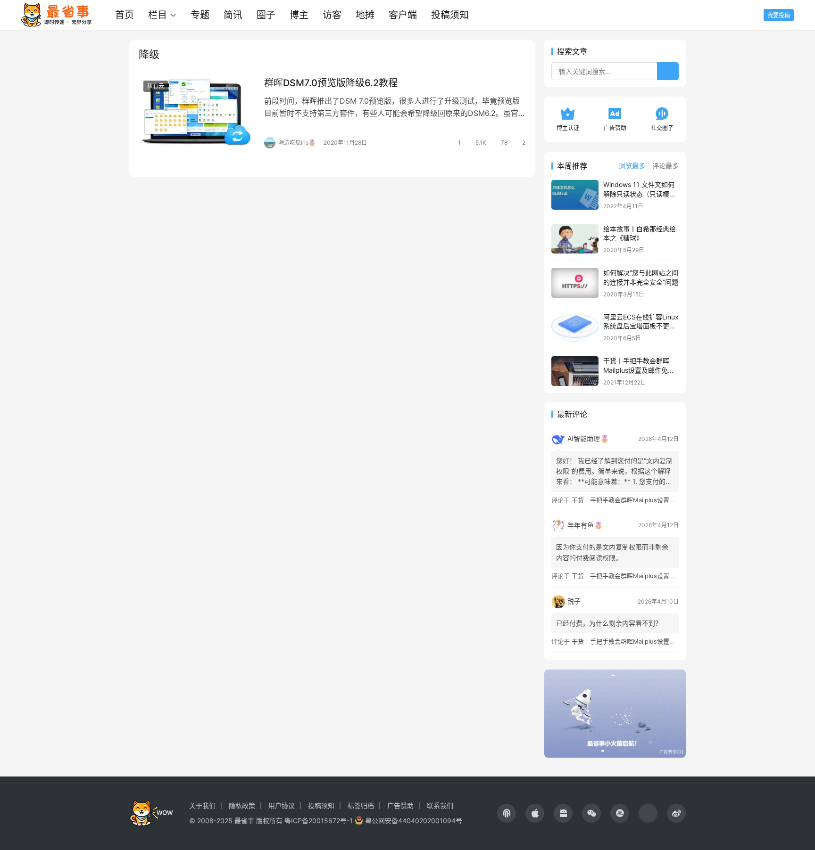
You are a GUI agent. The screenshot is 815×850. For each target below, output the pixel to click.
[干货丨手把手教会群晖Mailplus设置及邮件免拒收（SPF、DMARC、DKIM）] (575, 371)
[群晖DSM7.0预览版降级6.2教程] (197, 112)
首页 (124, 15)
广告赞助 (400, 805)
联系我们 (440, 805)
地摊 (365, 15)
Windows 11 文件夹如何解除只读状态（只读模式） (638, 193)
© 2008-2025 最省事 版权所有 (236, 821)
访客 (332, 15)
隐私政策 (242, 805)
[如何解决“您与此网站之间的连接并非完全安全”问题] (575, 283)
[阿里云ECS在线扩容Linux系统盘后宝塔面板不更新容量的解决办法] (575, 327)
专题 (200, 15)
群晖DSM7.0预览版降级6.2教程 (331, 83)
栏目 (157, 15)
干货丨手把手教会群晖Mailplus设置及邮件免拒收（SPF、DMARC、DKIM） (675, 500)
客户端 (403, 15)
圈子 (266, 15)
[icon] (506, 813)
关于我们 (202, 805)
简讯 (233, 15)
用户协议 (281, 805)
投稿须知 (450, 15)
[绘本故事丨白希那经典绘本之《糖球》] (575, 239)
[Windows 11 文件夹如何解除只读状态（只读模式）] (575, 195)
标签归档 (361, 805)
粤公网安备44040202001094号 (413, 821)
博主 (299, 15)
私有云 (155, 86)
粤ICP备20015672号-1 (318, 821)
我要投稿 (778, 15)
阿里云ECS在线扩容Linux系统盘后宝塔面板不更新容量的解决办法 (641, 326)
